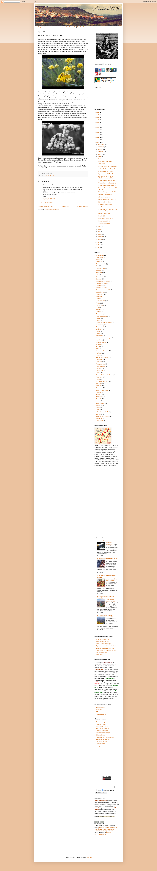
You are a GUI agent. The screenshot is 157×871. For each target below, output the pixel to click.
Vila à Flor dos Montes (102, 412)
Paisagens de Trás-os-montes (105, 737)
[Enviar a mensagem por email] (43, 173)
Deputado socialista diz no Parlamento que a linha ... (106, 177)
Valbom (98, 401)
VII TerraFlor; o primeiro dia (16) (107, 192)
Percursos (99, 362)
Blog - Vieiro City (101, 654)
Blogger (89, 857)
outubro (100, 149)
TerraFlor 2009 (102, 216)
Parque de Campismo (44, 27)
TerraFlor (79, 27)
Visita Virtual (99, 420)
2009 (98, 142)
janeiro (100, 239)
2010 (98, 139)
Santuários (99, 388)
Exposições (99, 294)
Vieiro (98, 410)
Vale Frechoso (100, 403)
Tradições (99, 396)
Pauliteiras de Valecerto (103, 739)
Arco (97, 266)
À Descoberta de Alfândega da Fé (107, 558)
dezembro (101, 144)
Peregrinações (64, 27)
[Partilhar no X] (47, 173)
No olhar (100, 159)
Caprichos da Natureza (103, 281)
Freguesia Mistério (101, 316)
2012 (98, 134)
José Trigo (99, 329)
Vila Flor (98, 414)
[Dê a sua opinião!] (45, 173)
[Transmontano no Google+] (111, 71)
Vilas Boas (99, 418)
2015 (98, 127)
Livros (98, 331)
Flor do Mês (72, 27)
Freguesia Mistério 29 (104, 221)
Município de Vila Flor (102, 639)
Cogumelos (99, 285)
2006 (98, 247)
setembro (101, 151)
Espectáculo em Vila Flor (105, 204)
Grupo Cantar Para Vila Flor (104, 322)
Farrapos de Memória (102, 728)
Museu (98, 346)
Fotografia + (99, 314)
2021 (98, 119)
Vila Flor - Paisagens (102, 652)
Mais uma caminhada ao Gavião (107, 166)
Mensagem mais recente (45, 206)
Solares (98, 392)
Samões (98, 383)
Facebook (99, 296)
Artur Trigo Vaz (100, 268)
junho (100, 226)
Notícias (98, 353)
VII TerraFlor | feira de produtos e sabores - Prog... (107, 210)
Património (99, 359)
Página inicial (65, 206)
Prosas (98, 372)
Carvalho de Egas (101, 283)
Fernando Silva (100, 301)
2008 (98, 242)
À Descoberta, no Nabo (104, 197)
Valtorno (98, 405)
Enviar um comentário (47, 202)
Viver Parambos (100, 743)
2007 (98, 245)
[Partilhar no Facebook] (49, 173)
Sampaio (98, 385)
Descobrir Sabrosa (111, 617)
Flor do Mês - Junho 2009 (105, 218)
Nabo (97, 349)
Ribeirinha (99, 377)
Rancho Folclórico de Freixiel (104, 375)
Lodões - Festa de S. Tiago (105, 171)
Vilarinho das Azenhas (102, 416)
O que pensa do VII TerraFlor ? (106, 174)
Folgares (98, 311)
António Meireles (101, 264)
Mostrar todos (116, 632)
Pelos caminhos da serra (105, 194)
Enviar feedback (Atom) (52, 209)
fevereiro (100, 236)
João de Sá (99, 325)
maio (99, 229)
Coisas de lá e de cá (102, 726)
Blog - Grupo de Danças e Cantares (106, 650)
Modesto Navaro (101, 342)
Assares (98, 270)
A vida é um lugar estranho (104, 722)
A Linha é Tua (101, 541)
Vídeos (98, 407)
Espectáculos (100, 292)
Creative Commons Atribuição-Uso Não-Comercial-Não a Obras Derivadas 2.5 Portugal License (106, 829)
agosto (100, 154)
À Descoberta (100, 712)
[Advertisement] (106, 501)
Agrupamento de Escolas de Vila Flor (107, 646)
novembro (101, 147)
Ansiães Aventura (101, 724)
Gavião (98, 320)
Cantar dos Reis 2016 (111, 560)
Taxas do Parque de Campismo (107, 199)
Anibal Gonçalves (101, 714)
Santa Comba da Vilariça (103, 643)
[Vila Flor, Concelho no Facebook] (96, 71)
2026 (98, 112)
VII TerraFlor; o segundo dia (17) (107, 185)
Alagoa (98, 259)
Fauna (98, 298)
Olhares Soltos (100, 735)
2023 (98, 114)
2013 (98, 132)
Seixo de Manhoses (102, 390)
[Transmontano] (115, 71)
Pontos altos (55, 27)
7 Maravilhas (100, 255)
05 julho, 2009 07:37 (49, 199)
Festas (98, 303)
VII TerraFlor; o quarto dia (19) (106, 180)
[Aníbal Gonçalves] (96, 75)
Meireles (98, 340)
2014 (98, 129)
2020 (98, 122)
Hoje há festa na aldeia (104, 202)
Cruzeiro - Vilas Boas (104, 223)
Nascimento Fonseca (102, 351)
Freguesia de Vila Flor (102, 641)
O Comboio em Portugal (103, 733)
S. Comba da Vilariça (102, 381)
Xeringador (99, 746)
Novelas (98, 355)
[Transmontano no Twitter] (104, 71)
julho (99, 157)
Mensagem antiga (82, 206)
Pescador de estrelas (104, 213)
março (100, 234)
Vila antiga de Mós (101, 741)
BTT (97, 275)
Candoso (98, 279)
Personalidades (100, 366)
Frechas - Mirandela (102, 730)
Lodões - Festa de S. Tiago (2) (106, 169)
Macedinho (99, 336)
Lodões (98, 333)
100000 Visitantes (103, 164)
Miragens (99, 709)
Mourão (98, 344)
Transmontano (100, 707)
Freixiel (98, 318)
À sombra (100, 207)
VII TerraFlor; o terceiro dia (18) (107, 183)
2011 (98, 137)
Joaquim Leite (100, 327)
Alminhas (99, 261)
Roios (98, 379)
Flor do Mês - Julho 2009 (105, 161)
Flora (54, 175)
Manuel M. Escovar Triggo (103, 338)
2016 (98, 124)
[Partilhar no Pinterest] (51, 173)
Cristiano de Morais (101, 288)
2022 (98, 117)
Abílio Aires (99, 257)
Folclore (98, 309)
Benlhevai (99, 272)
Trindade (98, 399)
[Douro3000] (100, 75)
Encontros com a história (103, 290)
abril (99, 231)
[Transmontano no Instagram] (107, 71)
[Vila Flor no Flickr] (100, 71)
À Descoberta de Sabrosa (104, 615)
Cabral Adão (99, 277)
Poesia (85, 27)
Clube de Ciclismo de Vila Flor (105, 648)
